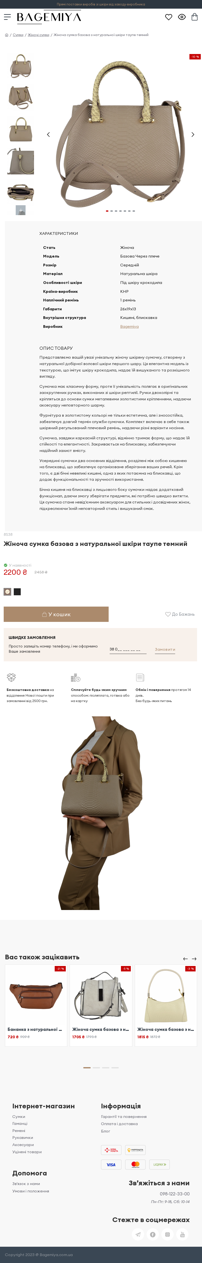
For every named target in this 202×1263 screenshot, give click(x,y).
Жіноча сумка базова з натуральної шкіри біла (100, 1029)
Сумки (18, 35)
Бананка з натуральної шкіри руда (36, 1029)
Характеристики (58, 233)
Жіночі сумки (38, 35)
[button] (48, 134)
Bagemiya (129, 326)
